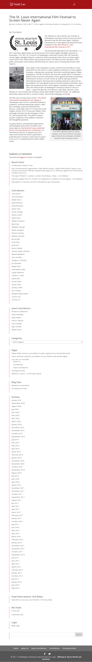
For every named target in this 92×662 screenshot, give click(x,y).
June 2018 (15, 479)
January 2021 (17, 400)
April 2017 (15, 509)
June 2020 (15, 412)
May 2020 (15, 415)
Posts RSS (16, 611)
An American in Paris (19, 388)
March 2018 (16, 485)
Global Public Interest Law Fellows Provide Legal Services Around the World (41, 353)
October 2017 (17, 494)
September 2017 (18, 497)
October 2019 (17, 433)
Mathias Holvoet (18, 236)
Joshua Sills (16, 278)
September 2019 (18, 436)
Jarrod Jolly (16, 239)
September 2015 (18, 555)
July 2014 (15, 579)
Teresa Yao (16, 296)
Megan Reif (16, 266)
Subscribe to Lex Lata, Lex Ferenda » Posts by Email (32, 600)
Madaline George (18, 227)
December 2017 (18, 488)
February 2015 (17, 570)
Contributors (18, 364)
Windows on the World (20, 385)
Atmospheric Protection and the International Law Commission (36, 182)
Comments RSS (17, 614)
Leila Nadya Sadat (18, 269)
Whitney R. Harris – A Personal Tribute (26, 373)
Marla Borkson (17, 203)
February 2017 (17, 515)
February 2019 (17, 455)
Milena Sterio (17, 329)
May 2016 (15, 530)
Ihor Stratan (16, 290)
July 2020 (15, 409)
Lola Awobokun (17, 197)
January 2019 (17, 458)
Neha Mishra (16, 317)
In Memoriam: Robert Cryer (22, 165)
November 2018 (18, 464)
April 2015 (15, 564)
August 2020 (16, 406)
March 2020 (16, 421)
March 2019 (16, 452)
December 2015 (18, 545)
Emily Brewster (17, 206)
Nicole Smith (16, 284)
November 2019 (18, 430)
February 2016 (17, 539)
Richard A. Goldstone (20, 311)
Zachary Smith (17, 287)
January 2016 (17, 542)
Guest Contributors (20, 367)
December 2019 (18, 427)
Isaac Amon (16, 194)
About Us (16, 361)
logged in (22, 157)
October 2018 (17, 467)
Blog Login (16, 625)
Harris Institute (16, 24)
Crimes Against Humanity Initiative (46, 24)
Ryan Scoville (16, 326)
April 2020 (15, 418)
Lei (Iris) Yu (16, 300)
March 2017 (16, 512)
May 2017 (15, 506)
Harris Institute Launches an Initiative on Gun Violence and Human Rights (40, 356)
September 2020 (18, 403)
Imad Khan (16, 242)
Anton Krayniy (17, 248)
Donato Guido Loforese (21, 251)
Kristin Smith (16, 281)
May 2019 (15, 445)
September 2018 (18, 470)
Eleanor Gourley (18, 233)
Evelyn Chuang (17, 212)
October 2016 (17, 521)
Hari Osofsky (17, 257)
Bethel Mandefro (18, 254)
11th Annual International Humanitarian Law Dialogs (27, 99)
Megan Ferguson (18, 221)
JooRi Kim (15, 245)
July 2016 (15, 524)
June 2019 (15, 442)
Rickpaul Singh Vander (20, 293)
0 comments (76, 24)
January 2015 (17, 573)
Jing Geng (15, 224)
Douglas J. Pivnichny (19, 260)
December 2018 (18, 461)
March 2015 (16, 567)
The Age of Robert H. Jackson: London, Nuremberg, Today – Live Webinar (40, 176)
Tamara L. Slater (18, 275)
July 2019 (15, 439)
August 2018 (16, 473)
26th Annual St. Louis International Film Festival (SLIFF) (59, 46)
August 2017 (16, 500)
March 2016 (16, 536)
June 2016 (15, 527)
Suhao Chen (16, 209)
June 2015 (15, 561)
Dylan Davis (16, 218)
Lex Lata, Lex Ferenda (20, 359)
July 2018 (15, 476)
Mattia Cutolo (17, 215)
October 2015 (17, 551)
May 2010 (15, 588)
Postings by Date (18, 370)
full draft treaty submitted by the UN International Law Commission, (26, 129)
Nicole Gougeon (18, 230)
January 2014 (17, 582)
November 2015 (18, 548)
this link (67, 94)
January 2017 (17, 518)
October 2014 (17, 576)
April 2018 (15, 482)
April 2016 (15, 533)
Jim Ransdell (16, 263)
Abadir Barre (16, 200)
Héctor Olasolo (17, 320)
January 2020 (17, 424)
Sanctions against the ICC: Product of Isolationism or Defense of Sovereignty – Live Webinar (47, 179)
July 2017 (15, 503)
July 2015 (15, 558)
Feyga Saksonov (18, 272)
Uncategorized (65, 24)
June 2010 (15, 585)
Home (16, 648)
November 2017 (18, 491)
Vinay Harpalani (17, 314)
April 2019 (15, 449)
